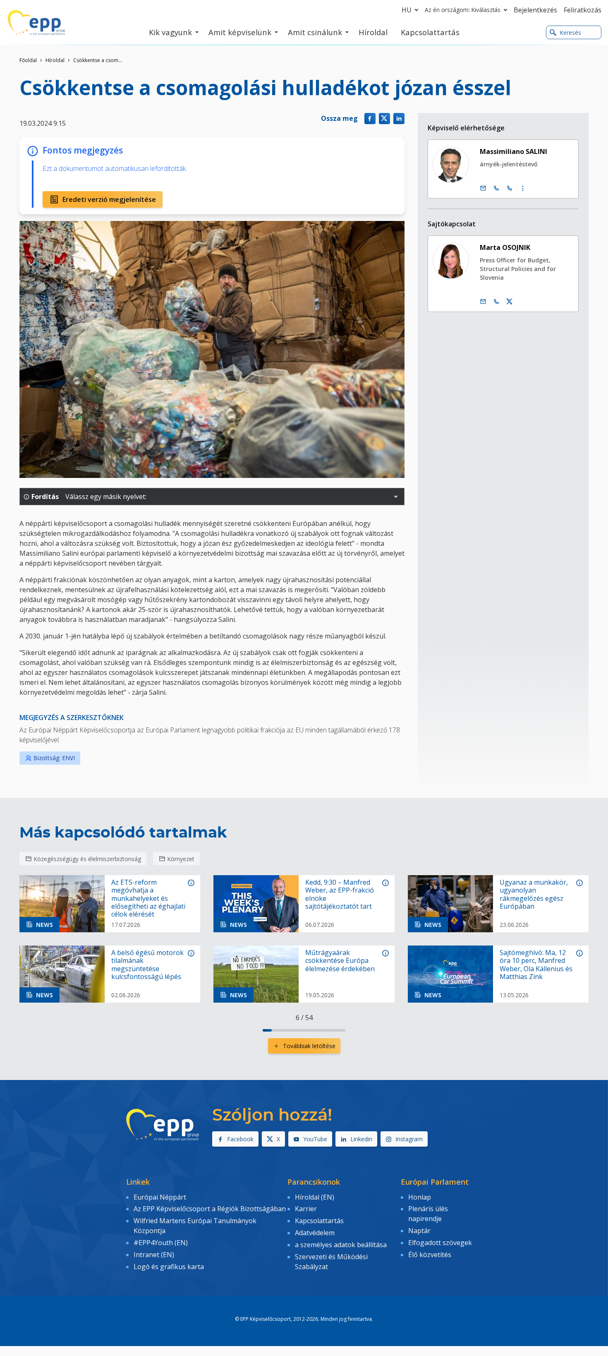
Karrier (306, 1208)
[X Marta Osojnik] (509, 301)
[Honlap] (36, 23)
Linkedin (361, 1139)
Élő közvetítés (429, 1254)
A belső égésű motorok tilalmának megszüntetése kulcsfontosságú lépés (147, 965)
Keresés (570, 32)
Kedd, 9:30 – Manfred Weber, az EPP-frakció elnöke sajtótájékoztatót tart (339, 894)
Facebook (240, 1139)
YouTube (315, 1139)
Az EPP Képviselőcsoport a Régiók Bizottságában (210, 1208)
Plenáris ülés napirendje (428, 1213)
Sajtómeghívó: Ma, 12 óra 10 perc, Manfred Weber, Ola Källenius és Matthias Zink (536, 965)
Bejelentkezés (535, 9)
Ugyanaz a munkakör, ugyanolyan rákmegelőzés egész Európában (534, 894)
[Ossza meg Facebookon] (370, 118)
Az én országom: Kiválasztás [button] (462, 10)
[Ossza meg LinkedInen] (399, 118)
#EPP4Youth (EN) (161, 1242)
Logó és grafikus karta (169, 1266)
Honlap (419, 1197)
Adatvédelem (315, 1232)
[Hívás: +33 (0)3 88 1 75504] (509, 188)
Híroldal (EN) (314, 1197)
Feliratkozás (582, 9)
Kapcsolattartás (319, 1220)
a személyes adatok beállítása (341, 1244)
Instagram (409, 1139)
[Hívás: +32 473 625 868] (496, 301)
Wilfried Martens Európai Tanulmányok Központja (195, 1225)
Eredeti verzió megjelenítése (109, 199)
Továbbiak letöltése (309, 1046)
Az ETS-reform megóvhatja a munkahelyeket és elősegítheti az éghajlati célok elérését (148, 898)
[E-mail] (483, 188)
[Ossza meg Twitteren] (384, 118)
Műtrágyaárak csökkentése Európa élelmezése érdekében (340, 961)
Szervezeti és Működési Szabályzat (331, 1261)
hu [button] (407, 9)
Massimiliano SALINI (513, 151)
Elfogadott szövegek (440, 1242)
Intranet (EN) (154, 1254)
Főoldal (28, 60)
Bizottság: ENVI (54, 758)
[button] (396, 497)
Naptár (419, 1230)
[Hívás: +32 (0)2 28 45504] (496, 188)
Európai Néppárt (160, 1197)
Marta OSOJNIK (505, 247)
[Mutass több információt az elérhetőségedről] (522, 188)
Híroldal (55, 60)
